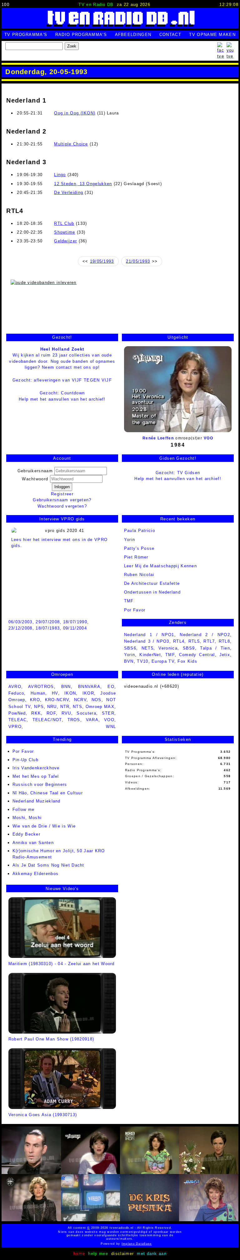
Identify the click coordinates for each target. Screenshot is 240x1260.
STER (108, 713)
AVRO (14, 686)
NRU (52, 706)
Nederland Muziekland (36, 801)
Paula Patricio (139, 530)
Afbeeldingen (133, 34)
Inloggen (62, 486)
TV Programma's (25, 34)
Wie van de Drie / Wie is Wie (44, 826)
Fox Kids (187, 661)
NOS (97, 699)
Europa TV (163, 661)
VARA (92, 719)
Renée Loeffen (158, 438)
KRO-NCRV (57, 699)
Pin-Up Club (25, 759)
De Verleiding (68, 192)
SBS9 (189, 648)
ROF (51, 713)
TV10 (142, 661)
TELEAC (17, 719)
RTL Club (64, 223)
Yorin (129, 539)
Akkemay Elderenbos (35, 873)
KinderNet (150, 654)
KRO (35, 699)
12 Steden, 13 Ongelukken (83, 183)
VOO (208, 438)
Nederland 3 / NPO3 (146, 641)
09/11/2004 (75, 628)
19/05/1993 (102, 261)
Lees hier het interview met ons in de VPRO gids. (59, 542)
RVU (66, 713)
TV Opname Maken (212, 34)
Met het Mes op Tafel (35, 776)
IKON (70, 693)
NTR (65, 706)
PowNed (17, 713)
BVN (129, 661)
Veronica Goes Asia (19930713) (42, 1114)
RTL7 (209, 641)
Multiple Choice (71, 144)
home (79, 1253)
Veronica (167, 648)
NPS (39, 706)
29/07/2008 (48, 622)
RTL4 (178, 641)
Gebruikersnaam (35, 470)
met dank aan (152, 1253)
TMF (129, 601)
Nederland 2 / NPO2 (205, 634)
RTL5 (194, 641)
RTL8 (224, 641)
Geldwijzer (65, 241)
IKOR (88, 693)
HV (55, 693)
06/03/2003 (20, 622)
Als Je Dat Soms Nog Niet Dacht (48, 865)
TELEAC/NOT (47, 719)
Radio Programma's (81, 34)
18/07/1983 (48, 628)
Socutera (86, 713)
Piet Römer (136, 557)
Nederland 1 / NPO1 (149, 634)
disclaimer (122, 1253)
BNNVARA (89, 686)
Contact (170, 34)
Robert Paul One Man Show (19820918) (51, 1039)
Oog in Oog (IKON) (74, 113)
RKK (36, 713)
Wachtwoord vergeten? (62, 506)
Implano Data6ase (123, 1243)
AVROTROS (41, 686)
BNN (66, 686)
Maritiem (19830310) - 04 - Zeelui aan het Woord (61, 963)
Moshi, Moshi (27, 817)
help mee (98, 1253)
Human (38, 693)
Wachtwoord (36, 479)
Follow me (23, 809)
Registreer (62, 494)
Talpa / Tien (215, 648)
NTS (77, 706)
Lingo (60, 174)
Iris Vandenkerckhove (36, 768)
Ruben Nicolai (139, 574)
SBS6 (130, 648)
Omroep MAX (100, 706)
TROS (74, 719)
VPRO (15, 726)
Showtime (64, 232)
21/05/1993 (138, 261)
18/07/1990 (75, 622)
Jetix (224, 654)
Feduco (16, 693)
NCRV (80, 699)
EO (111, 686)
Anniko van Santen (33, 842)
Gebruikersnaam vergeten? (62, 500)
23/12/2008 (20, 628)
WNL (111, 726)
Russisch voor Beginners (39, 784)
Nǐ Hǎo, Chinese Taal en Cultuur (47, 793)
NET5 (147, 648)
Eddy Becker (26, 834)
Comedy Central (197, 654)
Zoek (71, 46)
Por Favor (23, 751)
